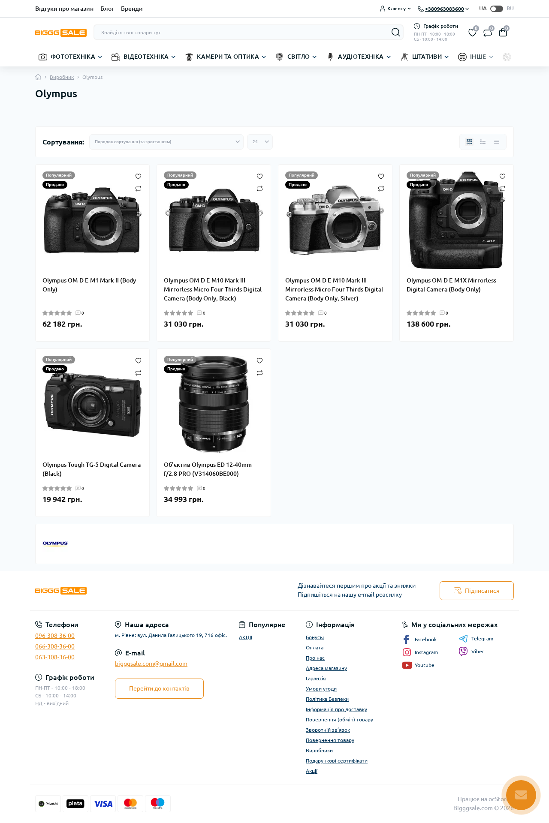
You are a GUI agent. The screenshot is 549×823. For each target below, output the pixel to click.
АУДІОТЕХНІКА (360, 56)
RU (510, 8)
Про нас (315, 658)
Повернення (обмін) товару (339, 719)
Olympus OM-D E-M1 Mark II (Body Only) (89, 285)
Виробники (319, 750)
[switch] (496, 9)
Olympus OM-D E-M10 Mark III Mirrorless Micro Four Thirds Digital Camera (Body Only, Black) (213, 289)
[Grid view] (469, 142)
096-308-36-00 (55, 635)
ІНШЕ (478, 56)
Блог (107, 8)
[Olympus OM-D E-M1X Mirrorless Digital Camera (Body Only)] (457, 220)
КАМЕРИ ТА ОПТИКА (228, 56)
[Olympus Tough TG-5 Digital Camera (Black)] (92, 405)
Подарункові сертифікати (337, 760)
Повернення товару (330, 740)
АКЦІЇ (245, 637)
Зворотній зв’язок (328, 730)
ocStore (499, 799)
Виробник (62, 77)
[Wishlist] (138, 175)
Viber (477, 651)
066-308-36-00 (55, 646)
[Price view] (496, 142)
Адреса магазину (326, 668)
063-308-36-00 (55, 657)
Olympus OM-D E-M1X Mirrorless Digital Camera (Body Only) (451, 285)
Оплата (314, 647)
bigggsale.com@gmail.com (151, 663)
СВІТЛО (298, 56)
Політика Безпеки (327, 699)
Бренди (132, 8)
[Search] (396, 32)
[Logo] (61, 32)
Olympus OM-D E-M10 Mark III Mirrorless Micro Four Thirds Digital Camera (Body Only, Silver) (334, 289)
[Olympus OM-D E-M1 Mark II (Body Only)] (92, 220)
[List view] (483, 142)
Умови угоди (321, 688)
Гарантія (316, 678)
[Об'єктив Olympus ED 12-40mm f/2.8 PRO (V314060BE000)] (214, 405)
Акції (311, 771)
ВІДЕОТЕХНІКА (146, 56)
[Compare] (138, 188)
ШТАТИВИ (427, 56)
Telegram (482, 638)
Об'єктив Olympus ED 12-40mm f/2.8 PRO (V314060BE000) (208, 469)
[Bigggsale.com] (152, 591)
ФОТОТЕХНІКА (73, 56)
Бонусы (315, 637)
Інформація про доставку (336, 709)
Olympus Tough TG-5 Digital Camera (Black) (91, 469)
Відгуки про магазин (64, 8)
